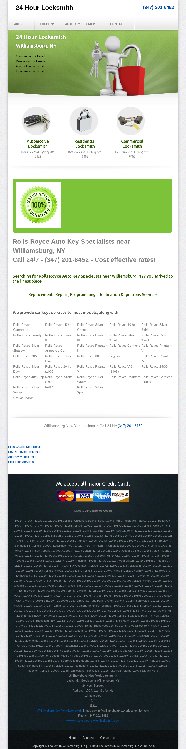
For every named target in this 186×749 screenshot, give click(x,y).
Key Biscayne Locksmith (24, 451)
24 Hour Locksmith (44, 7)
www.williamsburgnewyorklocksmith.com (93, 720)
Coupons (47, 23)
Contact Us (119, 23)
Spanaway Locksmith (22, 456)
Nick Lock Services (21, 461)
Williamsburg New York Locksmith (59, 710)
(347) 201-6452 (158, 7)
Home (72, 737)
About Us (21, 23)
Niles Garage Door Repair (25, 446)
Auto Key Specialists (82, 23)
